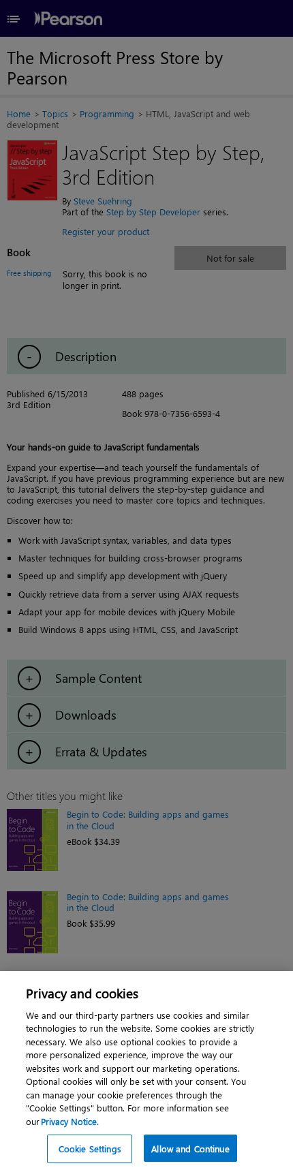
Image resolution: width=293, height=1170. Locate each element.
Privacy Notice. (70, 1121)
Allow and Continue (190, 1148)
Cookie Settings (90, 1148)
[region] (146, 1070)
